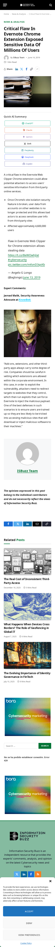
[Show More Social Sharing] (37, 69)
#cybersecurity (17, 260)
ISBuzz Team (18, 57)
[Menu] (5, 5)
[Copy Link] (31, 69)
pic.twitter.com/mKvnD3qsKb (26, 264)
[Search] (50, 5)
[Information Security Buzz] (27, 5)
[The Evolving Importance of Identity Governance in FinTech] (27, 655)
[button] (50, 881)
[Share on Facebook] (26, 69)
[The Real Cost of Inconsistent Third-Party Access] (27, 561)
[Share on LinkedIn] (16, 69)
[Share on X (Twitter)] (21, 69)
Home (6, 14)
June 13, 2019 (31, 277)
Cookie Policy (26, 943)
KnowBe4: (25, 299)
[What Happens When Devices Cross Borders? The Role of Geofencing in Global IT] (27, 606)
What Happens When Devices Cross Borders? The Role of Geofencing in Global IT (26, 628)
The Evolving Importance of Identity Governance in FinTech (27, 675)
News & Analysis (19, 14)
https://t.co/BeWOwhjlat (23, 255)
